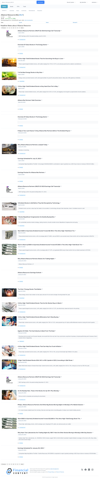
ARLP (21, 15)
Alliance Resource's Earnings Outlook (30, 272)
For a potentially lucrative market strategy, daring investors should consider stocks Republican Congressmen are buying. (48, 222)
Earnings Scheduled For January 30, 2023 (31, 448)
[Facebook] (85, 471)
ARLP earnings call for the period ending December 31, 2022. (34, 382)
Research (75, 22)
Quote (20, 22)
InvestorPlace (22, 81)
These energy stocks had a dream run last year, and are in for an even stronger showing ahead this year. (44, 294)
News (17, 10)
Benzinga (21, 53)
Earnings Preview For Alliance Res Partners (32, 172)
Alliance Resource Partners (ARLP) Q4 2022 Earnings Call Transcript (40, 377)
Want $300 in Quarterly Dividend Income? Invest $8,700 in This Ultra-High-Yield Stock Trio (47, 231)
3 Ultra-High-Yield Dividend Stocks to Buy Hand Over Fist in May (38, 86)
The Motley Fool (22, 39)
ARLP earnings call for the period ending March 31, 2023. (33, 191)
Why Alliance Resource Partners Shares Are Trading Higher (37, 258)
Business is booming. (24, 150)
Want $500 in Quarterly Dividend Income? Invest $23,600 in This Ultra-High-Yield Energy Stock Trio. (50, 418)
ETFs (18, 6)
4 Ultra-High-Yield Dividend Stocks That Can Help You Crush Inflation (40, 346)
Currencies (23, 10)
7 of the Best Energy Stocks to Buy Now (31, 72)
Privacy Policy (51, 472)
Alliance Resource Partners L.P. (26, 264)
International (32, 10)
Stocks (11, 6)
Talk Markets (22, 341)
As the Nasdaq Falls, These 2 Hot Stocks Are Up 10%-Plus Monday (39, 391)
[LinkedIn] (88, 471)
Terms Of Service (60, 472)
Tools (24, 6)
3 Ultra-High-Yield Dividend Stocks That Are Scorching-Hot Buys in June (41, 58)
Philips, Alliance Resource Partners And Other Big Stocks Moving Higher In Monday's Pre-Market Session (51, 404)
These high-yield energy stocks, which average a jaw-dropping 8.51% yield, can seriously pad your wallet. (45, 424)
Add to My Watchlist (28, 20)
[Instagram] (92, 471)
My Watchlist (83, 2)
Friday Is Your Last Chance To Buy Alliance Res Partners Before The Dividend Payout (45, 131)
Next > (22, 27)
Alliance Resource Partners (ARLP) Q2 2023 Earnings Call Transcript (40, 30)
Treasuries (39, 10)
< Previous (3, 27)
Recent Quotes (70, 2)
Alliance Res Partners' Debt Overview (30, 100)
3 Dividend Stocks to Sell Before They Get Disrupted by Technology (39, 203)
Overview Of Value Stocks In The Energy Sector (33, 44)
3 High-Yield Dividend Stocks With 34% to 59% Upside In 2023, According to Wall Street (46, 360)
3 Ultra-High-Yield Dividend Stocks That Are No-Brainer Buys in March (40, 303)
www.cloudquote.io (54, 469)
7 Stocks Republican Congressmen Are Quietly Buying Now (37, 217)
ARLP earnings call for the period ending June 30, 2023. (32, 36)
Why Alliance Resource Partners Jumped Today (33, 144)
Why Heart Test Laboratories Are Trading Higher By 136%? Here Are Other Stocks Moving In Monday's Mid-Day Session (55, 432)
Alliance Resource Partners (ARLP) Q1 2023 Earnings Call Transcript (39, 186)
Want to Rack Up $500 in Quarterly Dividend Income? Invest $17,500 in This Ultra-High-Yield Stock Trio (50, 244)
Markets (4, 6)
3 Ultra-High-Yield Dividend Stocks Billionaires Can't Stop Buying (39, 317)
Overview (12, 10)
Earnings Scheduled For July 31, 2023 (30, 158)
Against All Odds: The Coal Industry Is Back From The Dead (37, 331)
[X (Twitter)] (82, 471)
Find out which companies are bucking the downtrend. (32, 396)
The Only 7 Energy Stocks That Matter (30, 289)
